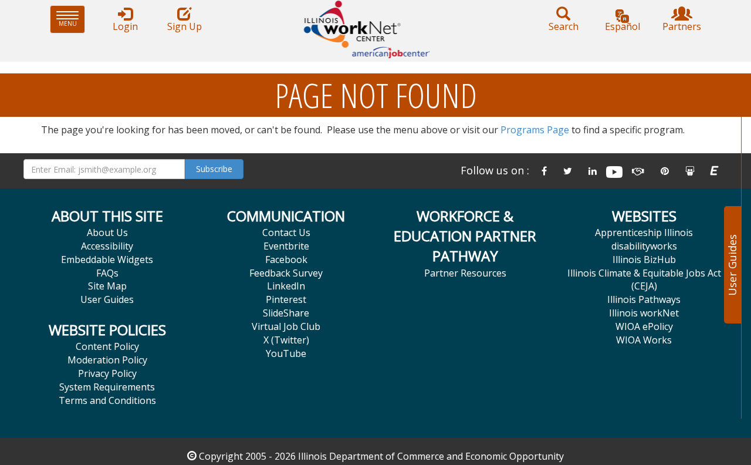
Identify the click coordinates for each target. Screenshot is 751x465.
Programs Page (534, 129)
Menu (72, 19)
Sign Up (184, 26)
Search (564, 26)
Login (125, 26)
